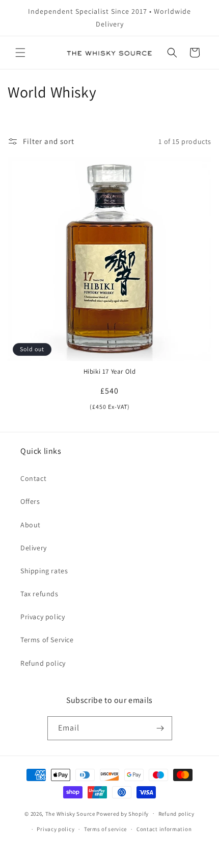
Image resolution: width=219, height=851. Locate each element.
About (30, 524)
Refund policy (43, 663)
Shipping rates (44, 570)
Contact (33, 478)
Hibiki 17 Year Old (110, 372)
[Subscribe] (160, 728)
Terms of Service (47, 639)
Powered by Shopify (122, 813)
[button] (20, 52)
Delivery (33, 547)
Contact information (163, 829)
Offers (30, 501)
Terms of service (105, 829)
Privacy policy (42, 616)
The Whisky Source (70, 813)
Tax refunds (39, 593)
